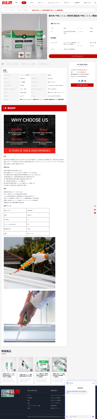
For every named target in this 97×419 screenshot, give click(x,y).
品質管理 (77, 2)
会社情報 (30, 397)
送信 (29, 403)
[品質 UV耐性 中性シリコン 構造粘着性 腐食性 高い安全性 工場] (25, 364)
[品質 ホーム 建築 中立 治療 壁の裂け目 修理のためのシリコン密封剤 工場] (42, 364)
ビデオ (31, 2)
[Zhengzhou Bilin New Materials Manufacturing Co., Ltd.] (7, 2)
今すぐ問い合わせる (82, 85)
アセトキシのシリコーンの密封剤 (59, 395)
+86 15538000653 (81, 72)
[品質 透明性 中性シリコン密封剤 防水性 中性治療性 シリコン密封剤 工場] (59, 364)
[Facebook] (79, 81)
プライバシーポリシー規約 (34, 405)
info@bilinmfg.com (83, 69)
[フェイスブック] (95, 206)
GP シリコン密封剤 (55, 397)
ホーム (29, 395)
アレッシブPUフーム (56, 403)
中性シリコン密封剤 (55, 400)
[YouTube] (95, 213)
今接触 (9, 381)
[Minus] (93, 383)
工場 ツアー (67, 2)
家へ (17, 2)
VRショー (40, 2)
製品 (24, 2)
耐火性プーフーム (55, 408)
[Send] (93, 416)
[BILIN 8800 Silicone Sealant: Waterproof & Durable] (24, 37)
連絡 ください (87, 2)
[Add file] (67, 416)
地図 (29, 408)
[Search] (95, 2)
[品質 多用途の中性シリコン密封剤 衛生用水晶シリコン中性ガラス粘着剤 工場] (9, 364)
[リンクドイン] (95, 209)
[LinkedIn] (82, 81)
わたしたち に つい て (53, 2)
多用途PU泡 (54, 405)
